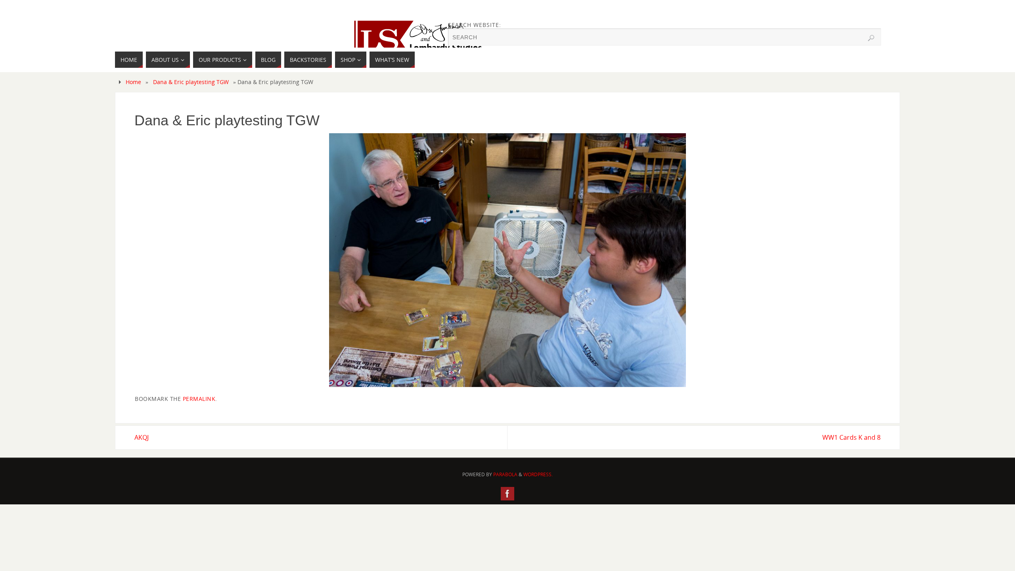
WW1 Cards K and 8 (851, 437)
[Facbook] (507, 493)
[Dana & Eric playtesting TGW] (507, 260)
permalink (199, 398)
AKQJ (141, 437)
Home (133, 82)
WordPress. (538, 474)
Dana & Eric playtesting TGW (191, 82)
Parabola (505, 474)
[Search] (871, 38)
